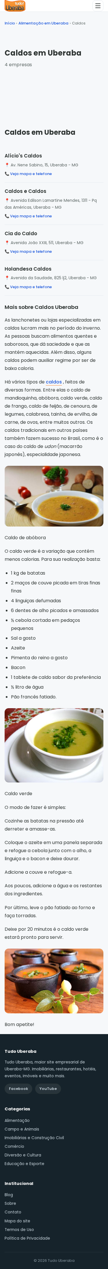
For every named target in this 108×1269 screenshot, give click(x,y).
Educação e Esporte (24, 1164)
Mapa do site (17, 1221)
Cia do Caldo (21, 233)
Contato (13, 1212)
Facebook (18, 1088)
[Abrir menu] (97, 5)
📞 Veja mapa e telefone (28, 173)
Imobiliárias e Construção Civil (34, 1138)
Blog (9, 1195)
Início (10, 23)
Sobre (10, 1203)
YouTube (48, 1088)
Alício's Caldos (23, 155)
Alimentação (17, 1120)
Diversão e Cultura (23, 1155)
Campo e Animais (22, 1129)
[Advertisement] (54, 92)
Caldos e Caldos (25, 191)
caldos (54, 382)
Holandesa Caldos (28, 268)
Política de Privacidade (27, 1238)
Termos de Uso (19, 1229)
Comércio (14, 1146)
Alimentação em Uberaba (43, 23)
